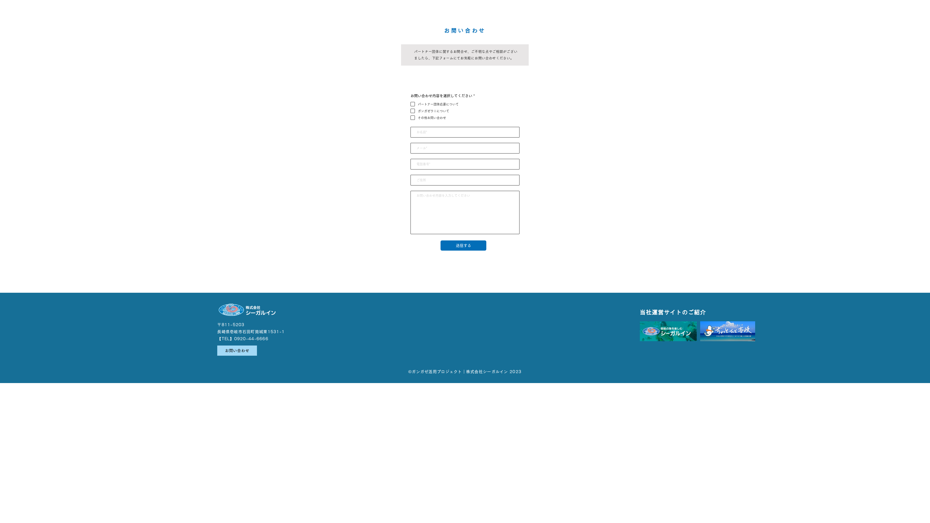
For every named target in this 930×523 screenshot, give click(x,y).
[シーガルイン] (668, 331)
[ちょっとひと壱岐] (727, 331)
